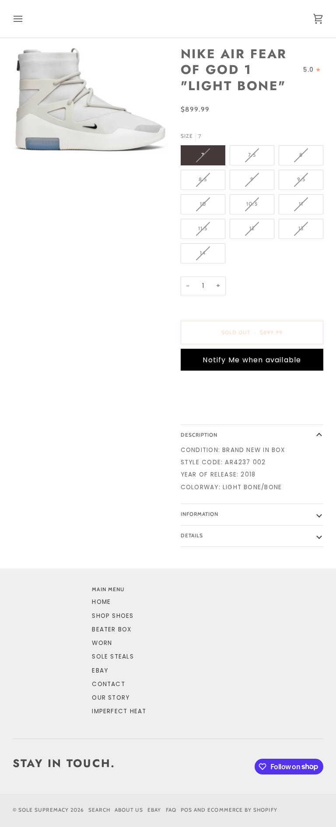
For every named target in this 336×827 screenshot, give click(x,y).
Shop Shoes (112, 616)
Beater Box (111, 629)
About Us (129, 810)
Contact (108, 684)
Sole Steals (112, 656)
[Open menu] (26, 19)
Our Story (111, 698)
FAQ (171, 810)
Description (199, 435)
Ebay (154, 810)
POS (186, 810)
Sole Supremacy (43, 810)
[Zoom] (90, 99)
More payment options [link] (221, 411)
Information (200, 514)
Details (192, 536)
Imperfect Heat (119, 711)
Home (101, 602)
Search (99, 810)
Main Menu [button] (108, 589)
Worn (102, 643)
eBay (100, 670)
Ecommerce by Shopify (242, 810)
